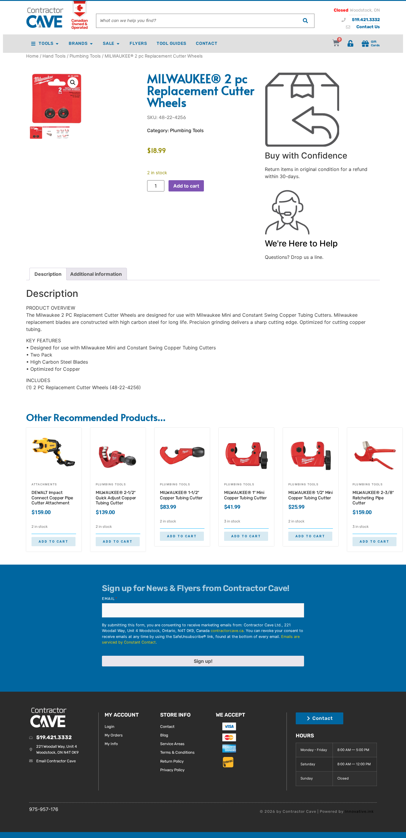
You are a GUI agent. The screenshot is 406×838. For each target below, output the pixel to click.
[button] (72, 82)
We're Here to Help (301, 243)
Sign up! (203, 661)
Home (32, 56)
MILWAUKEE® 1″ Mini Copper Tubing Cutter (245, 495)
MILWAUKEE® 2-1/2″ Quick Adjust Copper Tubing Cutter (116, 498)
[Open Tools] (57, 43)
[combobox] (196, 21)
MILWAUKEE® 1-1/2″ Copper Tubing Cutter (181, 495)
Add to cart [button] (53, 542)
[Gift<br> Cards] (365, 43)
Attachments (44, 484)
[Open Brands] (91, 43)
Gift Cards (375, 43)
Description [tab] (48, 274)
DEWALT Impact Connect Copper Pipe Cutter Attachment (52, 498)
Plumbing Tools (85, 56)
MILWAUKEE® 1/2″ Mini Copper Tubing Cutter (310, 495)
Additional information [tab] (96, 274)
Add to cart (186, 186)
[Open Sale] (118, 43)
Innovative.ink (359, 811)
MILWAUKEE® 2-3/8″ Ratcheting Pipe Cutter (373, 498)
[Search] (305, 21)
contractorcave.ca (227, 630)
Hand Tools (54, 56)
